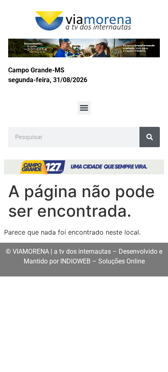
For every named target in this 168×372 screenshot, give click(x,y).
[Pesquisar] (149, 137)
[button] (84, 108)
